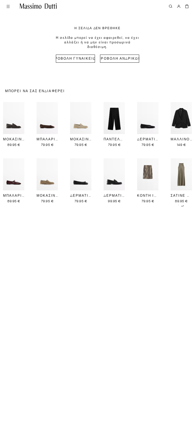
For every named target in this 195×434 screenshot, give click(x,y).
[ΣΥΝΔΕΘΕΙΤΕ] (179, 6)
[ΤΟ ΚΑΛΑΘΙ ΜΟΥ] (187, 6)
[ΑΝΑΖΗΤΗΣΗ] (171, 6)
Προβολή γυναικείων (75, 58)
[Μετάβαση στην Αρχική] (38, 6)
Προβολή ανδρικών (119, 58)
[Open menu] (8, 6)
